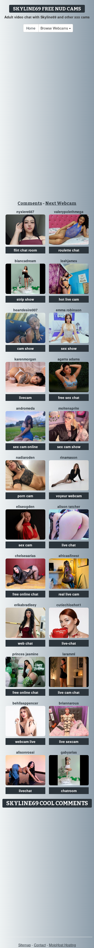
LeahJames (68, 260)
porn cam (25, 495)
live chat (69, 545)
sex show (69, 348)
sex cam (25, 545)
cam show (25, 348)
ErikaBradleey (25, 604)
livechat (25, 790)
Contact (40, 944)
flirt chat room (25, 250)
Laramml (68, 653)
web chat (25, 643)
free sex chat (68, 397)
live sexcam (68, 741)
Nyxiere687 (25, 211)
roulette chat (68, 250)
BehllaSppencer (25, 703)
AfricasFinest (69, 555)
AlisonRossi (25, 752)
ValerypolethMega (68, 211)
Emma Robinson (68, 309)
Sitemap (24, 944)
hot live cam (69, 299)
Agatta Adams (69, 359)
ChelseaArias (25, 555)
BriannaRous (69, 703)
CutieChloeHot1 (68, 604)
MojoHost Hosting (62, 944)
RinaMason (68, 457)
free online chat (25, 594)
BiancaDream (25, 260)
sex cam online (25, 446)
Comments (30, 203)
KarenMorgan (25, 359)
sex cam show (69, 446)
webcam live (25, 741)
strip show (25, 299)
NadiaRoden (25, 457)
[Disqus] (47, 870)
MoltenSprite (68, 408)
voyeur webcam (69, 495)
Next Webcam (60, 203)
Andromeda (25, 408)
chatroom (69, 790)
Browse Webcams (54, 28)
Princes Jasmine (25, 653)
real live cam (69, 594)
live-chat (69, 643)
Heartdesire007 (25, 309)
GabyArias (69, 752)
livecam (25, 397)
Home (30, 28)
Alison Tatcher (68, 506)
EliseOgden (25, 506)
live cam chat (69, 692)
